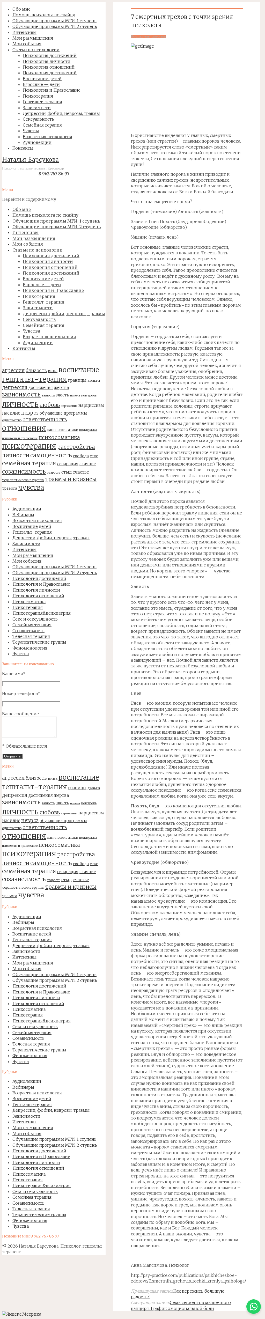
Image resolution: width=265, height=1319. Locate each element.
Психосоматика (29, 601)
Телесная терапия (31, 636)
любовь (50, 405)
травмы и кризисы (71, 479)
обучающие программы (63, 413)
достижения (40, 387)
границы (77, 380)
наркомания (69, 406)
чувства (31, 487)
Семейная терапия (31, 624)
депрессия (14, 387)
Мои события (26, 561)
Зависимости (26, 543)
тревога (9, 488)
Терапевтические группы (39, 642)
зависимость (21, 394)
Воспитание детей (31, 526)
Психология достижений (39, 578)
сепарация (67, 463)
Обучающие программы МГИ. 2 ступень (54, 572)
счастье (81, 472)
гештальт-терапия (34, 379)
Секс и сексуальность (35, 619)
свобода (81, 456)
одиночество (11, 420)
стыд (66, 472)
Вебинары (23, 514)
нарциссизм (91, 405)
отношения (24, 428)
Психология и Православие (41, 584)
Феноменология (29, 648)
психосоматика (59, 437)
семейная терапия (29, 463)
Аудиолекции (26, 508)
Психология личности (36, 590)
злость (62, 395)
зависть (48, 395)
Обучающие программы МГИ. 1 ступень (54, 566)
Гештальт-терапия (32, 532)
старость (53, 472)
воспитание (78, 370)
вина (52, 371)
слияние (87, 463)
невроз (30, 413)
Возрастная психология (37, 520)
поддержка (88, 430)
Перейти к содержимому (29, 199)
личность (20, 404)
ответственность (45, 419)
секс (94, 456)
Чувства (20, 653)
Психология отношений (38, 595)
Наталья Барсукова (30, 160)
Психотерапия (27, 607)
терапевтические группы (23, 480)
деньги (93, 380)
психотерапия (29, 446)
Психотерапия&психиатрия (41, 613)
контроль (89, 395)
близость (36, 370)
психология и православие (20, 438)
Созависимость (28, 630)
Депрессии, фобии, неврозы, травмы (51, 537)
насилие (11, 413)
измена (75, 395)
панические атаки (62, 430)
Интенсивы (24, 549)
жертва (61, 387)
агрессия (13, 370)
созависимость (24, 471)
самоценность (51, 455)
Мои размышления (32, 555)
